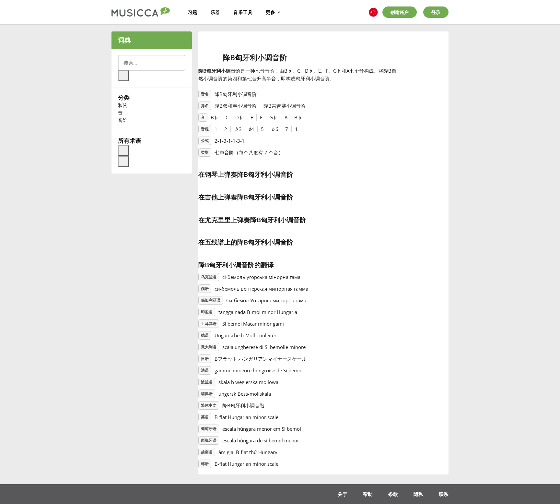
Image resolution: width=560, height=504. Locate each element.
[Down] (123, 161)
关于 (342, 494)
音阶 (122, 120)
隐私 (418, 494)
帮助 (368, 494)
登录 (435, 12)
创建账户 (400, 12)
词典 (124, 40)
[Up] (123, 150)
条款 (393, 494)
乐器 (215, 12)
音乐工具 (242, 12)
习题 (192, 12)
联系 (444, 494)
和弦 (122, 105)
